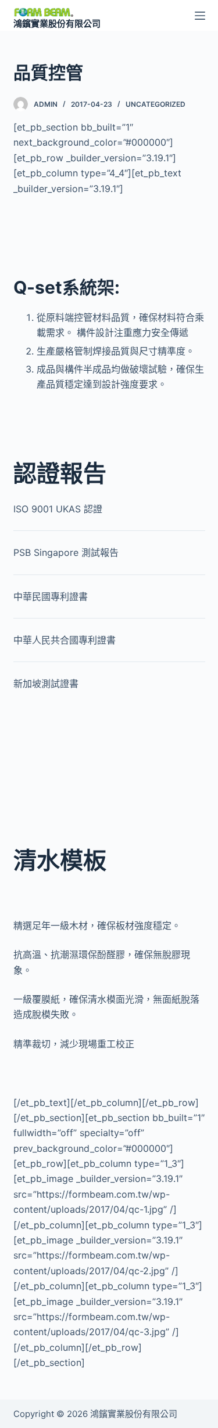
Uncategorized (155, 104)
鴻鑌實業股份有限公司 (57, 23)
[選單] (200, 15)
